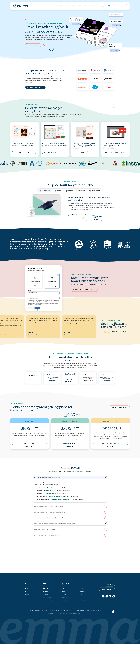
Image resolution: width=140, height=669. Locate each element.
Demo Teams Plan (69, 443)
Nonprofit (59, 190)
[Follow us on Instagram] (110, 596)
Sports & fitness (81, 190)
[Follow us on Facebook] (103, 596)
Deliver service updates (53, 496)
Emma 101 (82, 591)
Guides (63, 591)
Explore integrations (34, 87)
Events (81, 597)
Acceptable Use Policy (53, 613)
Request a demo (32, 45)
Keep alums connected (48, 493)
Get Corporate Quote (109, 443)
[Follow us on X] (107, 596)
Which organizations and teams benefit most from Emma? (47, 477)
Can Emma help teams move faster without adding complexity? (48, 517)
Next (107, 331)
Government (70, 190)
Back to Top (108, 612)
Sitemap (31, 610)
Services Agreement (95, 610)
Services (27, 594)
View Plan (29, 446)
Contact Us (69, 566)
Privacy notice (51, 610)
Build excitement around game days (62, 499)
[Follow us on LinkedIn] (113, 596)
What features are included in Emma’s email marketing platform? (49, 506)
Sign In (103, 6)
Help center (64, 600)
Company (82, 594)
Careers (81, 588)
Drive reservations (55, 487)
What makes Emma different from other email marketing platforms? (49, 512)
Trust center (44, 610)
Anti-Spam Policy (64, 613)
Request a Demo (106, 589)
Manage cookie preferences (75, 613)
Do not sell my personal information (68, 610)
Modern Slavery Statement (83, 610)
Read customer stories (119, 331)
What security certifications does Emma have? (44, 529)
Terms (57, 610)
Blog (63, 588)
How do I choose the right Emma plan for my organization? (47, 535)
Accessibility (37, 610)
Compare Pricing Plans (119, 407)
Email (26, 588)
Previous (103, 331)
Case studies (64, 597)
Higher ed (45, 588)
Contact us (57, 560)
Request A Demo (119, 6)
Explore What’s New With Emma (83, 289)
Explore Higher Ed (76, 214)
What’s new (64, 603)
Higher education (46, 190)
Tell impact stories (46, 490)
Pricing (26, 597)
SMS (26, 591)
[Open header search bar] (109, 6)
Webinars (64, 594)
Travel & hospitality (96, 190)
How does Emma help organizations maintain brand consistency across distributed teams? (54, 523)
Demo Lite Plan (28, 443)
